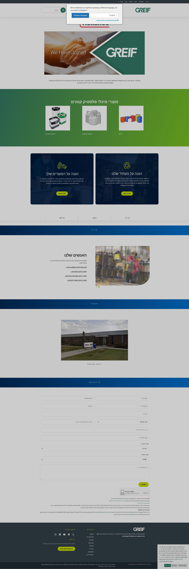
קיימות (91, 546)
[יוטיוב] (64, 535)
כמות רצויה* (145, 455)
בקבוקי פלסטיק (87, 134)
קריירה (147, 1)
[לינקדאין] (60, 535)
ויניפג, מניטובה (94, 364)
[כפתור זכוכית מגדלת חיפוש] (63, 10)
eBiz (46, 564)
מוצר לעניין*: (145, 444)
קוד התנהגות (51, 564)
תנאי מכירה (98, 564)
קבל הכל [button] (167, 565)
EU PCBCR (90, 555)
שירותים (91, 543)
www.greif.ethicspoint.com (101, 512)
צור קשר (61, 218)
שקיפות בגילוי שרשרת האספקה (86, 564)
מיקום (135, 1)
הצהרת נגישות (108, 566)
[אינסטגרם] (55, 535)
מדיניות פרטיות (111, 564)
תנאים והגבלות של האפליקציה (70, 564)
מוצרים (91, 540)
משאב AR (101, 566)
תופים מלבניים (50, 134)
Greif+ (130, 1)
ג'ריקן (120, 134)
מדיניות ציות (59, 564)
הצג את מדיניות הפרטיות (143, 503)
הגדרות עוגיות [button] (182, 565)
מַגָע (126, 1)
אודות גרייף (90, 537)
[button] (99, 287)
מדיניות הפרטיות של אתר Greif (117, 501)
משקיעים (141, 1)
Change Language (80, 15)
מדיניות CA (104, 564)
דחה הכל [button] (174, 565)
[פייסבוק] (69, 535)
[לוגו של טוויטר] (73, 535)
